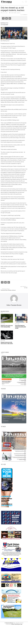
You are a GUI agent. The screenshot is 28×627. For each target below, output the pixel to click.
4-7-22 (25, 287)
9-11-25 (3, 464)
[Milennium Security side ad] (11, 595)
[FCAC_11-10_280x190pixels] (11, 533)
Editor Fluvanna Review (14, 305)
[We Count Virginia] (11, 517)
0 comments (24, 14)
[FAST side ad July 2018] (11, 564)
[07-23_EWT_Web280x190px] (11, 580)
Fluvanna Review (9, 622)
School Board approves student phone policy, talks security (20, 327)
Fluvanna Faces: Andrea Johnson (8, 290)
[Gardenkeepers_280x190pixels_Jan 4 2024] (11, 611)
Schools (18, 12)
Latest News (13, 12)
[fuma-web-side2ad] (11, 548)
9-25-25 (3, 388)
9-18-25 (3, 426)
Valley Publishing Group (16, 624)
